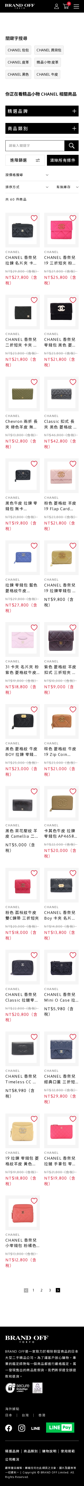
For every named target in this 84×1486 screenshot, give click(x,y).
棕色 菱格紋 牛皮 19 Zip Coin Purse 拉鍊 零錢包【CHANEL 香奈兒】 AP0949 (60, 751)
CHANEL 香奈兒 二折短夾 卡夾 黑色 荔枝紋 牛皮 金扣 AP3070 (22, 342)
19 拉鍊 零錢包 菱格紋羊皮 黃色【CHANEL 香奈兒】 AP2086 (22, 1161)
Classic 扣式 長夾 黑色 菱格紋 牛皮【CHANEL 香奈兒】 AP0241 (61, 424)
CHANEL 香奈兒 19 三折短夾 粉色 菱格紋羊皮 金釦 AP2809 (60, 260)
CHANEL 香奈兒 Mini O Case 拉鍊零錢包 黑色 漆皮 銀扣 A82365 (60, 997)
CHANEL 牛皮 (47, 74)
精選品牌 (12, 1451)
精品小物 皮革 (47, 62)
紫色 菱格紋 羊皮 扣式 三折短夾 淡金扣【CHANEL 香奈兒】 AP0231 (60, 669)
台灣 (25, 1415)
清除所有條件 (63, 160)
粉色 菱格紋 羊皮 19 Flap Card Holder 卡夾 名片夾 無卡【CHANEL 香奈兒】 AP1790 (61, 506)
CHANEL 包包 (18, 50)
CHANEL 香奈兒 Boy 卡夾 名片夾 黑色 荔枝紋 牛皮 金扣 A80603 (60, 915)
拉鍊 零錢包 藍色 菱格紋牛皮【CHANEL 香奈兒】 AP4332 (21, 588)
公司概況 (12, 1459)
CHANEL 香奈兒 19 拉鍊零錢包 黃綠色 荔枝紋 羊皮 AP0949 (60, 588)
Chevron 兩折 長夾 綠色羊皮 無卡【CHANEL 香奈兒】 (21, 424)
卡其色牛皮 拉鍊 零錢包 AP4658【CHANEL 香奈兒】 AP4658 (60, 833)
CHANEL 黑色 (18, 74)
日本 (8, 1415)
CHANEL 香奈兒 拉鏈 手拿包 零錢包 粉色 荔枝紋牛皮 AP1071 (60, 1161)
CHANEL (12, 252)
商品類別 (31, 1451)
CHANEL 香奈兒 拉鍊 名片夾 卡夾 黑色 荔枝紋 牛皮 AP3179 (21, 260)
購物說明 (49, 1451)
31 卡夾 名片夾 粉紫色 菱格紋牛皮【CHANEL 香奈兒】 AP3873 (22, 669)
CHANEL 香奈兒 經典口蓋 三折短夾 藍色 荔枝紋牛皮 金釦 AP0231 (60, 1079)
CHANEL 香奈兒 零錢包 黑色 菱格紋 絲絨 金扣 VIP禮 (60, 342)
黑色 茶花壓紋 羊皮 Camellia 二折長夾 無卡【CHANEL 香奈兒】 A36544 (22, 833)
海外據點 (12, 1409)
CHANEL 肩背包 (49, 50)
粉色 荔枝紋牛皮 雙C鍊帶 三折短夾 (22, 915)
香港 (41, 1415)
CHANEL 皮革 (18, 62)
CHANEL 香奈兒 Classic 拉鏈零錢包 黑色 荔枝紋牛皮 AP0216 (22, 997)
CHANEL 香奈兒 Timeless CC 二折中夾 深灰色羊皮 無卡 (21, 1079)
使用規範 (68, 1451)
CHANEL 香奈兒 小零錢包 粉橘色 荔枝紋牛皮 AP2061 (21, 1243)
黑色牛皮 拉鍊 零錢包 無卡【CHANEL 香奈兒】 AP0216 (21, 506)
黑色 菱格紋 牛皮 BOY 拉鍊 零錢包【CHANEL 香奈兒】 (21, 751)
